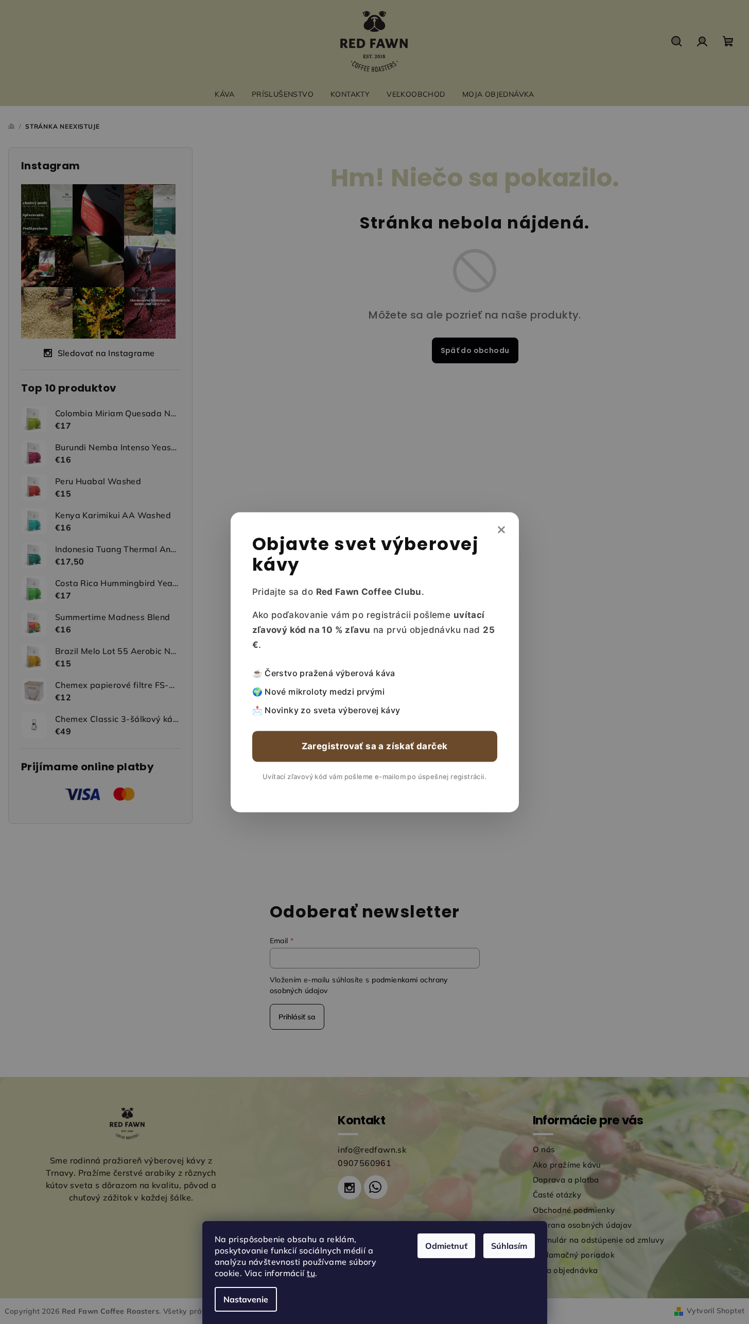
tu (311, 1273)
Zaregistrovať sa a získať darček (375, 746)
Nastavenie (245, 1299)
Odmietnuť (446, 1246)
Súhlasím (509, 1246)
